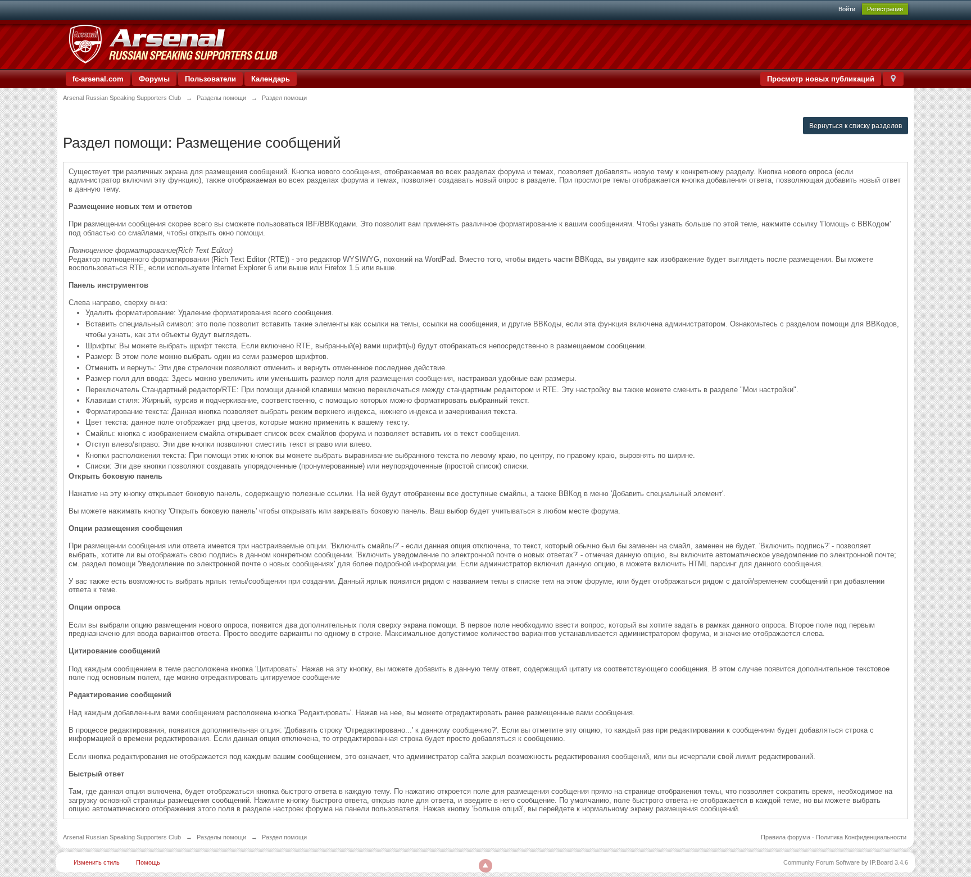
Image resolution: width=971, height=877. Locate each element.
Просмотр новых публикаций (820, 79)
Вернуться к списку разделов (855, 126)
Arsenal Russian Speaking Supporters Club (122, 837)
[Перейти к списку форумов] (173, 44)
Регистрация (885, 9)
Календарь (270, 79)
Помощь (148, 862)
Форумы (154, 79)
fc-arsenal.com (98, 79)
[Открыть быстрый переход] (893, 79)
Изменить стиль (97, 862)
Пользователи (210, 79)
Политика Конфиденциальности (861, 837)
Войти (846, 9)
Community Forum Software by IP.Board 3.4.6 (845, 862)
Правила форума (785, 837)
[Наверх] (485, 866)
